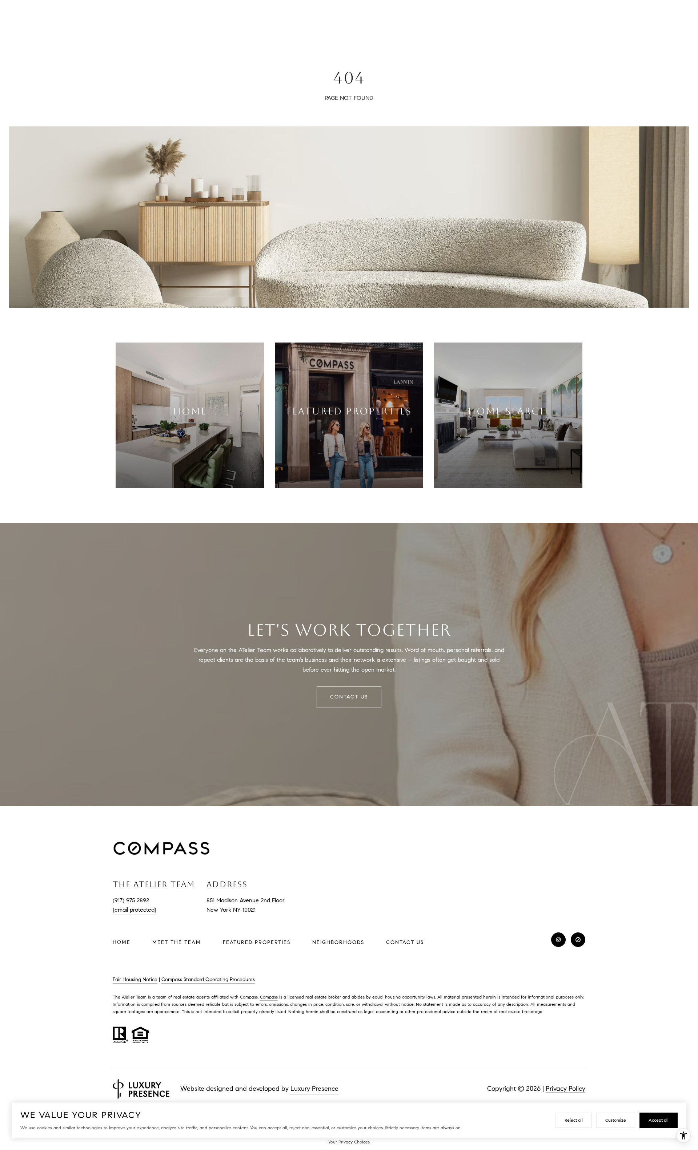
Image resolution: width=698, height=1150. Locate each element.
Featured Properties (256, 942)
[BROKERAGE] (578, 939)
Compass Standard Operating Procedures (208, 979)
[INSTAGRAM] (558, 939)
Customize (615, 1120)
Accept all (659, 1120)
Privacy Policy (565, 1089)
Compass (269, 997)
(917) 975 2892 (131, 900)
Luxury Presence (314, 1089)
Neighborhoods (338, 942)
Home (122, 942)
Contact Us (405, 942)
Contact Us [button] (349, 697)
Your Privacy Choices (349, 1142)
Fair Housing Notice (135, 979)
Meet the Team (176, 942)
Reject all (574, 1120)
